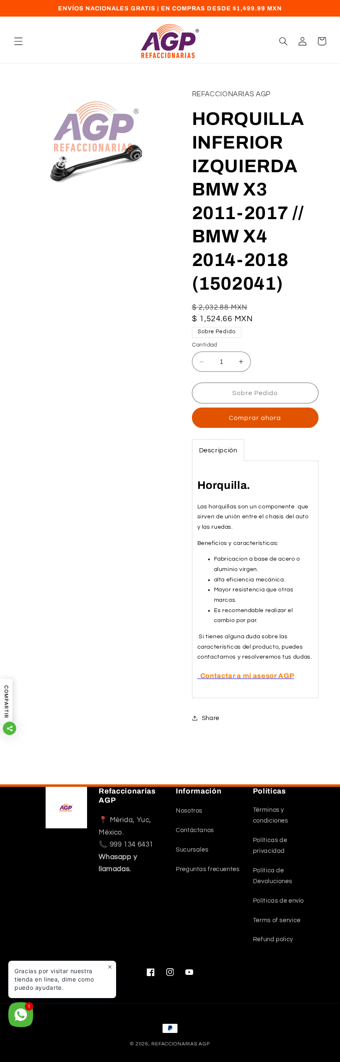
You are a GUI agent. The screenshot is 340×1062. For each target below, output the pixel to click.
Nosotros (189, 811)
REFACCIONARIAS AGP (180, 1044)
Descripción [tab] (218, 450)
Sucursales (192, 850)
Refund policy (273, 939)
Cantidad (204, 345)
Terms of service (277, 920)
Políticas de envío (278, 901)
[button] (18, 41)
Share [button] (210, 718)
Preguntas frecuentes (208, 869)
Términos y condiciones (270, 815)
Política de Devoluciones (272, 875)
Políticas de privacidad (270, 845)
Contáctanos (195, 830)
